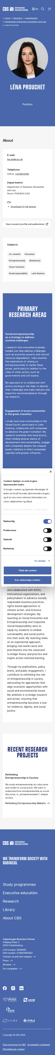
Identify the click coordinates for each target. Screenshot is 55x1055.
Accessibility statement (38, 1044)
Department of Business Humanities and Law (25, 21)
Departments (32, 18)
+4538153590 (22, 174)
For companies (10, 968)
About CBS (12, 918)
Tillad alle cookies (27, 570)
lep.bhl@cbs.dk (15, 159)
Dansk (35, 9)
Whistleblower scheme (13, 1049)
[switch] (47, 530)
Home (7, 18)
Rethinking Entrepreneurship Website (25, 803)
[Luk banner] (51, 472)
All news (7, 964)
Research (18, 18)
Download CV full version (23, 206)
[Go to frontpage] (15, 9)
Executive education (20, 893)
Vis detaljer (40, 561)
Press (6, 960)
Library (9, 910)
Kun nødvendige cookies (27, 580)
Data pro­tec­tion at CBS (14, 1044)
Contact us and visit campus (17, 956)
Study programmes (19, 884)
